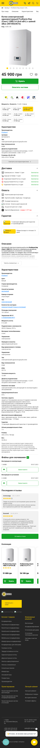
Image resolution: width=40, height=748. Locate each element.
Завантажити (22, 469)
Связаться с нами (9, 603)
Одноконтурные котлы (9, 655)
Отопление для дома (32, 630)
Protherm (5, 132)
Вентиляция (29, 623)
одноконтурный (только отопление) (14, 307)
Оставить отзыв (20, 536)
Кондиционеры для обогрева (11, 644)
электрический (7, 302)
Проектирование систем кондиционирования (10, 697)
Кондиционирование (32, 626)
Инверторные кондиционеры (11, 641)
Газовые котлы (7, 648)
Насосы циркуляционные (10, 661)
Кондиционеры (7, 621)
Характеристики (27, 11)
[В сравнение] (36, 74)
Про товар (5, 11)
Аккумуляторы (7, 675)
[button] (7, 68)
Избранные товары (31, 694)
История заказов (31, 697)
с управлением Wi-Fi (8, 317)
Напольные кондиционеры (11, 634)
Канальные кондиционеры (11, 631)
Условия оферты (30, 701)
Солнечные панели (8, 668)
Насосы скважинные (9, 665)
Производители (7, 681)
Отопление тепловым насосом (31, 634)
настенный (5, 291)
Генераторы (6, 678)
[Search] (33, 3)
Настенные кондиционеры (10, 624)
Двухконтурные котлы (9, 658)
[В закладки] (31, 74)
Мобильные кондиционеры (11, 638)
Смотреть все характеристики (19, 161)
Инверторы (5, 671)
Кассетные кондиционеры (10, 628)
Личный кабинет (30, 691)
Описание (15, 11)
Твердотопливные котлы (10, 651)
